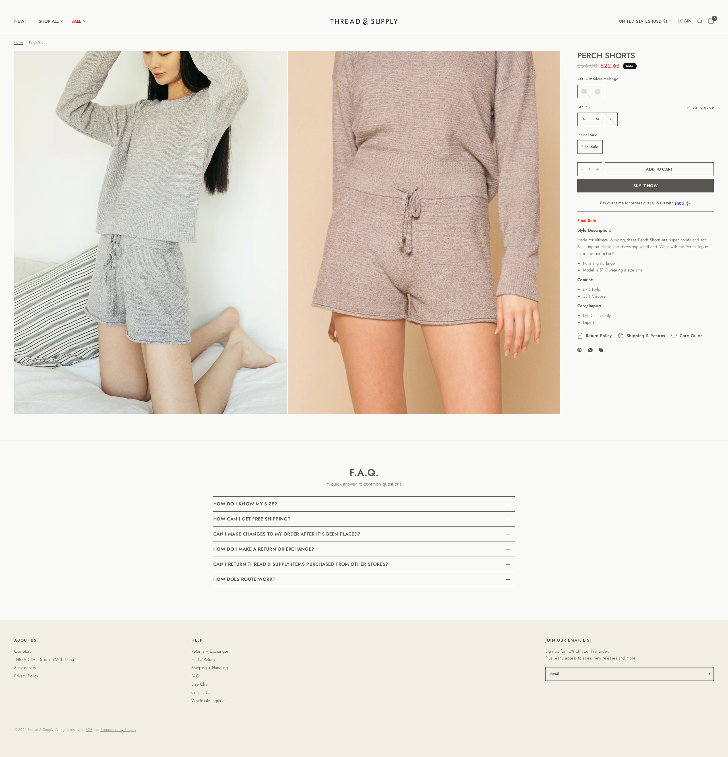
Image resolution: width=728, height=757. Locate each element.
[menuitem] (24, 21)
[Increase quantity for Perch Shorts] (597, 169)
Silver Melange (597, 91)
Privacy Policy (26, 676)
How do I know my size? (245, 504)
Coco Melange (584, 91)
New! (20, 21)
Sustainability (25, 668)
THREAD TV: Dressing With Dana (44, 659)
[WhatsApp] (591, 350)
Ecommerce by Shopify (118, 729)
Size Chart (200, 684)
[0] (710, 21)
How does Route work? (244, 579)
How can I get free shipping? (252, 519)
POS (89, 729)
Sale (76, 21)
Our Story (23, 651)
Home (18, 42)
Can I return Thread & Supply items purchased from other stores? (300, 564)
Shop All (49, 21)
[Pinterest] (580, 350)
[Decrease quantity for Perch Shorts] (582, 169)
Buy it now (645, 186)
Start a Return (203, 659)
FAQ (195, 676)
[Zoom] (275, 62)
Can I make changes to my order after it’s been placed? (286, 534)
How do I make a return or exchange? (263, 549)
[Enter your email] (708, 674)
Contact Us (200, 692)
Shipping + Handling (209, 668)
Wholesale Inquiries (208, 701)
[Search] (700, 21)
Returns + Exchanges (210, 651)
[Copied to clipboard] (602, 350)
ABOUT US (25, 640)
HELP (197, 640)
